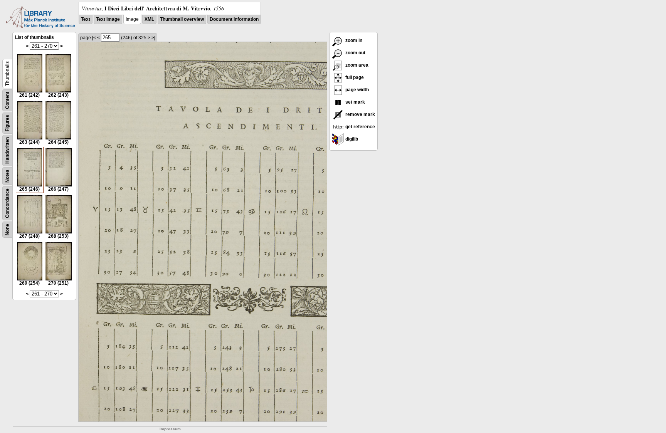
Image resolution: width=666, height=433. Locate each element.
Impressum (170, 429)
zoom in (353, 40)
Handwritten (7, 150)
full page (354, 77)
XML (149, 19)
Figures (7, 123)
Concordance (7, 203)
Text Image (108, 19)
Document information (234, 19)
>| (153, 37)
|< (94, 37)
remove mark (359, 114)
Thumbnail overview (182, 19)
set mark (354, 102)
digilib (351, 139)
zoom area (356, 65)
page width (356, 89)
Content (7, 100)
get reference (359, 126)
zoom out (354, 52)
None (7, 229)
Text (85, 19)
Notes (7, 176)
